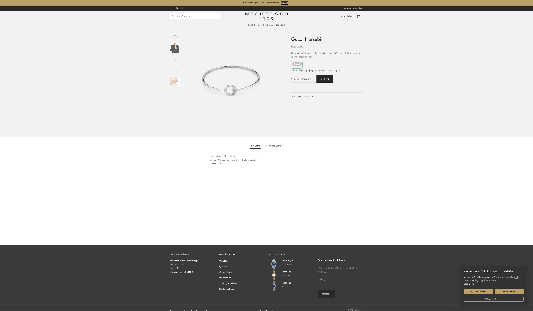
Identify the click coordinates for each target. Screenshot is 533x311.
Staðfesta (325, 78)
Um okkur (223, 260)
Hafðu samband (226, 288)
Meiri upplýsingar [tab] (274, 145)
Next (278, 81)
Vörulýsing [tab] (255, 145)
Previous (185, 81)
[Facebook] (172, 8)
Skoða (284, 3)
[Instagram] (177, 8)
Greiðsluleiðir (225, 272)
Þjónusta (223, 266)
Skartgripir (268, 25)
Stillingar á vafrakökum (493, 299)
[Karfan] (358, 16)
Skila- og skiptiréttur (228, 283)
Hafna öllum (509, 291)
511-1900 (188, 272)
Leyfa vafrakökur (478, 291)
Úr (259, 25)
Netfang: (322, 279)
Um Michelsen (346, 16)
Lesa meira (469, 284)
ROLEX (251, 25)
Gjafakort (280, 25)
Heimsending (225, 277)
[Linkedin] (183, 8)
